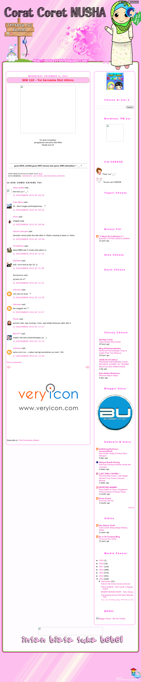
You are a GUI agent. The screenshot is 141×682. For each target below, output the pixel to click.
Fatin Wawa (18, 202)
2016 (101, 570)
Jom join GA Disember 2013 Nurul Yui (117, 600)
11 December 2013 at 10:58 (28, 239)
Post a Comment (14, 362)
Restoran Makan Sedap (108, 375)
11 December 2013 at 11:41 (28, 283)
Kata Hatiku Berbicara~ (109, 373)
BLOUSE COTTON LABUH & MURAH (114, 239)
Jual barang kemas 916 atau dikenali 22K (117, 596)
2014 (101, 576)
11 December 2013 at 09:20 (28, 195)
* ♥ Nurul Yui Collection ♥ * (111, 236)
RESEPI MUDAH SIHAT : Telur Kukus (117, 592)
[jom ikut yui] (123, 3)
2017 (101, 566)
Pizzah (16, 319)
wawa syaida (18, 187)
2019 (101, 560)
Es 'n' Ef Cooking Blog (109, 537)
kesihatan (61, 176)
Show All (131, 507)
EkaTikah (17, 260)
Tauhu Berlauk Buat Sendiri (110, 342)
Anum (15, 217)
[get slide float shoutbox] (124, 5)
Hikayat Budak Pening (109, 462)
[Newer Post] (9, 368)
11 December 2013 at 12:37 (28, 312)
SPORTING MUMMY (108, 487)
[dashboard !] (133, 3)
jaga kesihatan (49, 176)
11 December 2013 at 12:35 (28, 297)
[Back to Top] (135, 673)
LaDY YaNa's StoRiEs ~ (109, 473)
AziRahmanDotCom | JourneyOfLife (108, 450)
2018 (101, 563)
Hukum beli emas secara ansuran (115, 584)
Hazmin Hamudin (20, 231)
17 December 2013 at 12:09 (28, 356)
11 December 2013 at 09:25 (28, 210)
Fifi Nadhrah (18, 246)
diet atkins (38, 176)
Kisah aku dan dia (106, 501)
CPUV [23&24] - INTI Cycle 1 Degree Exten (117, 588)
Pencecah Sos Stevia (107, 539)
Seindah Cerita (106, 340)
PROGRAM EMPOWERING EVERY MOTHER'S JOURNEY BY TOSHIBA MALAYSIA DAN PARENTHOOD (114, 364)
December (106, 581)
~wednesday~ (27, 176)
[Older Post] (87, 368)
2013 (101, 579)
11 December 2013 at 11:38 (28, 268)
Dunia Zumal (105, 498)
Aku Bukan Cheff (107, 525)
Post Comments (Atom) (29, 440)
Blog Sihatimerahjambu (110, 348)
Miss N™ (17, 333)
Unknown (17, 290)
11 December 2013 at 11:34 (28, 254)
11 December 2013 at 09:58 (28, 224)
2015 (101, 573)
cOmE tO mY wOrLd (108, 360)
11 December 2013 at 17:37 (28, 327)
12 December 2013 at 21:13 (28, 341)
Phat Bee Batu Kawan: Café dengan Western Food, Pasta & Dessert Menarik (113, 478)
